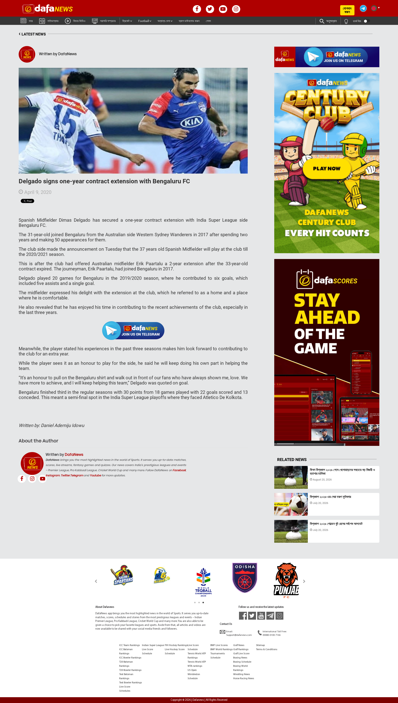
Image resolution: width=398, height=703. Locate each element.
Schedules (124, 691)
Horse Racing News (243, 678)
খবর (31, 21)
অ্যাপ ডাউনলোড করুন (189, 21)
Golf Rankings (240, 649)
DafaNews (74, 454)
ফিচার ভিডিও (79, 21)
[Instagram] (32, 479)
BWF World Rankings (221, 649)
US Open (192, 670)
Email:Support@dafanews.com (239, 633)
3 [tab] (203, 603)
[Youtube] (42, 479)
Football (143, 21)
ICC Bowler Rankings (130, 658)
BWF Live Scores (219, 645)
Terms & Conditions (266, 649)
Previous (93, 581)
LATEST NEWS (32, 33)
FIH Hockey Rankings (176, 645)
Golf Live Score (241, 653)
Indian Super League (153, 645)
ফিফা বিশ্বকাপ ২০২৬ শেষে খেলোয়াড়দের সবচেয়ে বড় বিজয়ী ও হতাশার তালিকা (342, 472)
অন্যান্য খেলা (164, 21)
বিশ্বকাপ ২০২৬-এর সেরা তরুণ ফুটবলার (330, 497)
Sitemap (260, 645)
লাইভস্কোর (52, 21)
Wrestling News (241, 674)
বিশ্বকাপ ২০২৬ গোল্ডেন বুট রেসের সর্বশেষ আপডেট (336, 524)
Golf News (238, 645)
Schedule (147, 653)
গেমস (208, 21)
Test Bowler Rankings (130, 682)
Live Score (124, 687)
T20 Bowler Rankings (130, 670)
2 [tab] (199, 603)
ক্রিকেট (126, 21)
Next (304, 581)
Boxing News (240, 658)
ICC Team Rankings (129, 645)
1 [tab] (195, 603)
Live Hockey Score (174, 649)
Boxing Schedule (242, 662)
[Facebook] (22, 479)
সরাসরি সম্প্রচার (108, 21)
